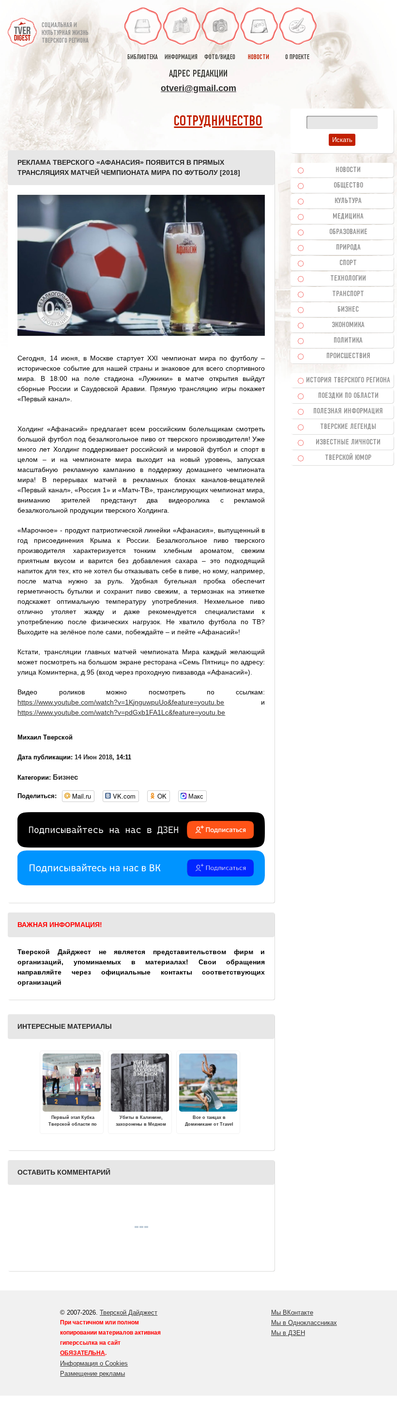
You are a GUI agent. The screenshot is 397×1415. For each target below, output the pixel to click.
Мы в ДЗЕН (288, 1332)
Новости (348, 170)
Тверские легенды (348, 427)
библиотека (142, 57)
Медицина (348, 216)
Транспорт (348, 294)
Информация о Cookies (94, 1363)
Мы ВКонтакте (292, 1312)
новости (258, 57)
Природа (348, 247)
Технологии (348, 278)
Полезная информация (348, 411)
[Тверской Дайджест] (22, 28)
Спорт (348, 263)
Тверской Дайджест (128, 1312)
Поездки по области (348, 396)
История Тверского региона (348, 380)
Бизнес (65, 777)
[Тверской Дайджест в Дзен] (141, 845)
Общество (348, 185)
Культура (348, 201)
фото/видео (219, 57)
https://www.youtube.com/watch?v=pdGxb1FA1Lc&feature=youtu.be (121, 712)
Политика (348, 340)
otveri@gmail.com (198, 88)
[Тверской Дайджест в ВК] (141, 883)
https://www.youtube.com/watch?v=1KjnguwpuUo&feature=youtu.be (120, 702)
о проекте (297, 57)
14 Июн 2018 (93, 757)
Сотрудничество (218, 121)
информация (181, 57)
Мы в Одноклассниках (304, 1322)
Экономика (348, 325)
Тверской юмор (348, 458)
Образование (348, 232)
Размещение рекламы (92, 1373)
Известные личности (348, 442)
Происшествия (348, 356)
